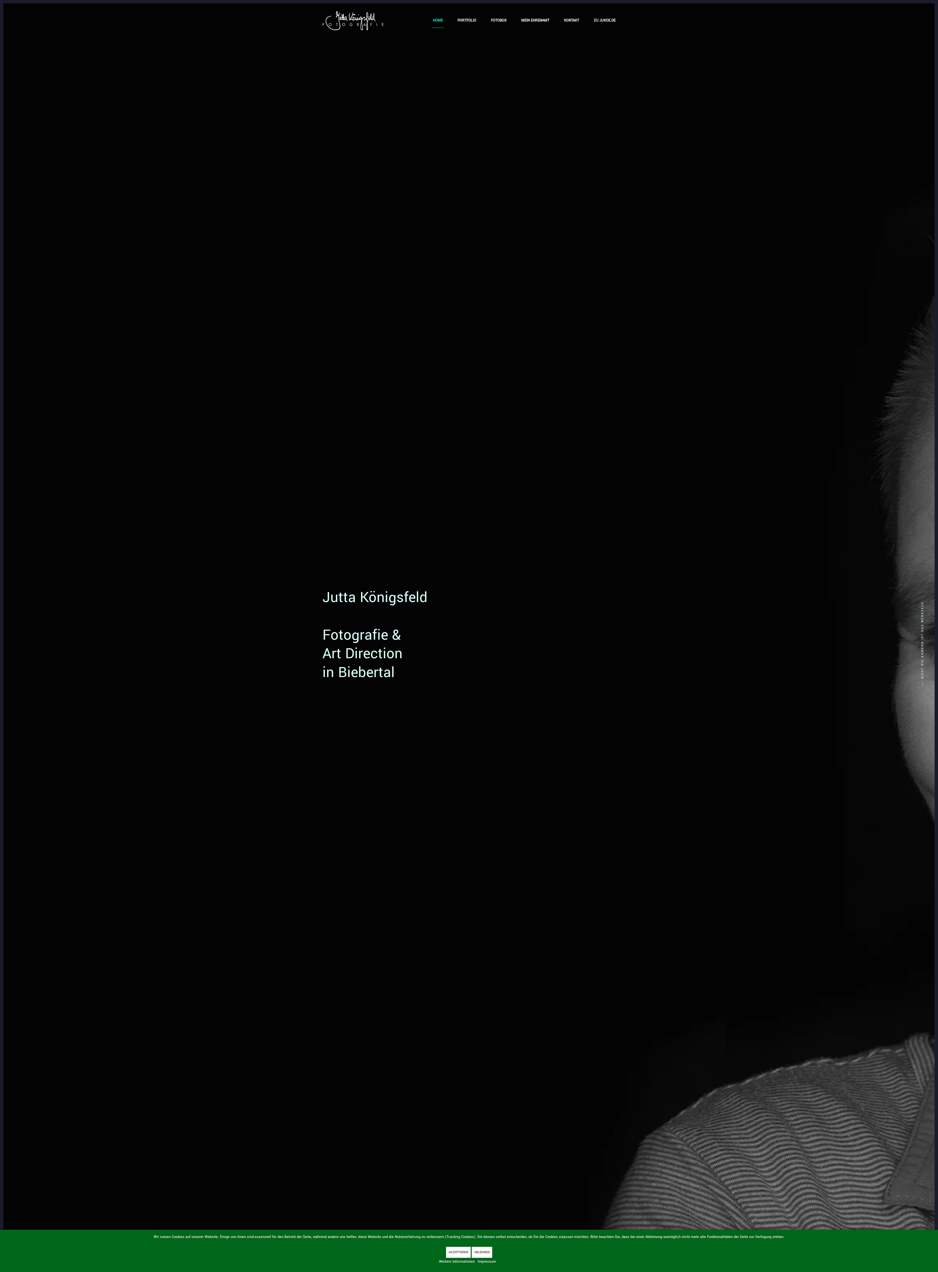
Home (438, 20)
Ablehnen (482, 1252)
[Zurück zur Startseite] (353, 20)
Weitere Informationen (457, 1261)
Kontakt (571, 20)
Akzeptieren (458, 1252)
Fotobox (499, 20)
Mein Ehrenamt (535, 20)
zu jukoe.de (605, 20)
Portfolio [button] (467, 20)
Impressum (487, 1261)
